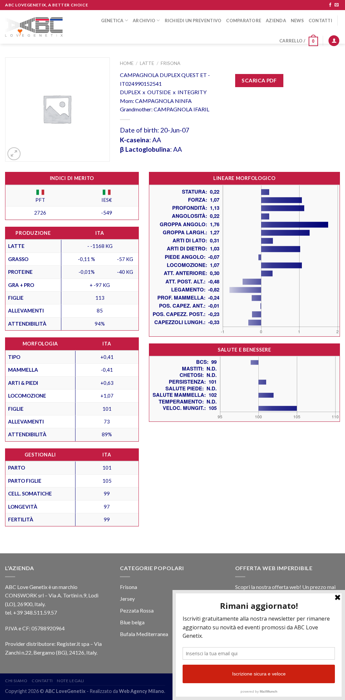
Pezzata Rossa (137, 610)
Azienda (276, 20)
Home (126, 63)
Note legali (70, 680)
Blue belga (132, 622)
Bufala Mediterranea (144, 634)
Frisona (170, 63)
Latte (147, 63)
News (297, 20)
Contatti (320, 20)
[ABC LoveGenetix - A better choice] (34, 27)
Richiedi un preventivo (193, 20)
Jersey (127, 598)
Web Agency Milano (141, 691)
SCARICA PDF (259, 80)
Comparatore (243, 20)
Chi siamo (16, 680)
